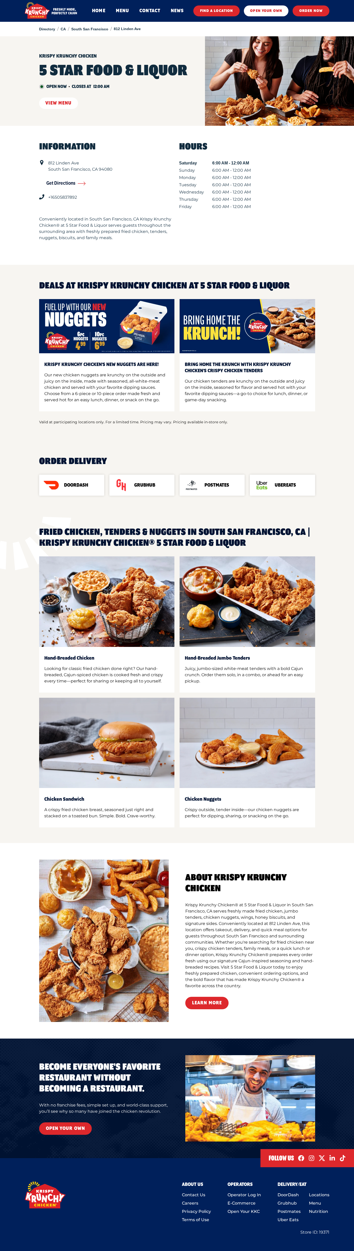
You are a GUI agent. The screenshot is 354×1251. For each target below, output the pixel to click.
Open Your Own (65, 1128)
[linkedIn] (332, 1158)
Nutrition (318, 1211)
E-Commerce (242, 1203)
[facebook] (301, 1158)
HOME (98, 10)
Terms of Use (195, 1219)
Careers (190, 1203)
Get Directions (60, 183)
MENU (122, 10)
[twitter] (322, 1158)
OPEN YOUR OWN (266, 11)
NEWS (177, 10)
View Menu (58, 103)
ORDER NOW (311, 11)
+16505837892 (62, 197)
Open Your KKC (244, 1211)
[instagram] (311, 1158)
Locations (319, 1194)
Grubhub (287, 1203)
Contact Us (193, 1194)
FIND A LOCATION (216, 11)
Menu (315, 1203)
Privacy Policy (196, 1211)
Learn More (207, 1003)
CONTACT (149, 10)
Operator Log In (244, 1194)
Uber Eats (288, 1219)
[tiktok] (342, 1158)
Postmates (289, 1211)
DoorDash (288, 1194)
